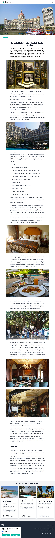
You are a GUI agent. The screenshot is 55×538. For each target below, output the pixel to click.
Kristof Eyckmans (6, 515)
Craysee (48, 533)
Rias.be (52, 533)
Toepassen (6, 535)
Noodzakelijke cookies (6, 531)
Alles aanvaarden (15, 535)
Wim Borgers (23, 515)
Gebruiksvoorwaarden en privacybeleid (46, 529)
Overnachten (5, 37)
